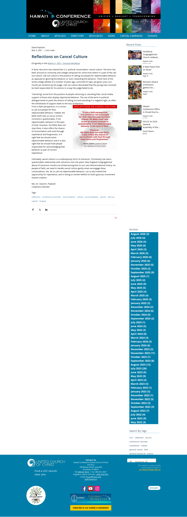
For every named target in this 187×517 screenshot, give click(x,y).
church (148, 437)
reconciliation (69, 197)
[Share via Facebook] (33, 209)
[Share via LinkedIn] (46, 209)
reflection (36, 197)
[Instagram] (97, 488)
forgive (42, 201)
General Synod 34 (137, 453)
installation (134, 445)
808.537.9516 (83, 472)
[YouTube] (90, 488)
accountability (91, 197)
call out (110, 197)
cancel (103, 197)
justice (150, 453)
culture (80, 197)
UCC (131, 437)
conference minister (51, 197)
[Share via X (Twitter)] (39, 209)
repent (35, 201)
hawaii (144, 445)
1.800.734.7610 (102, 474)
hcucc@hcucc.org (93, 477)
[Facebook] (84, 488)
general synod (135, 449)
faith (146, 449)
